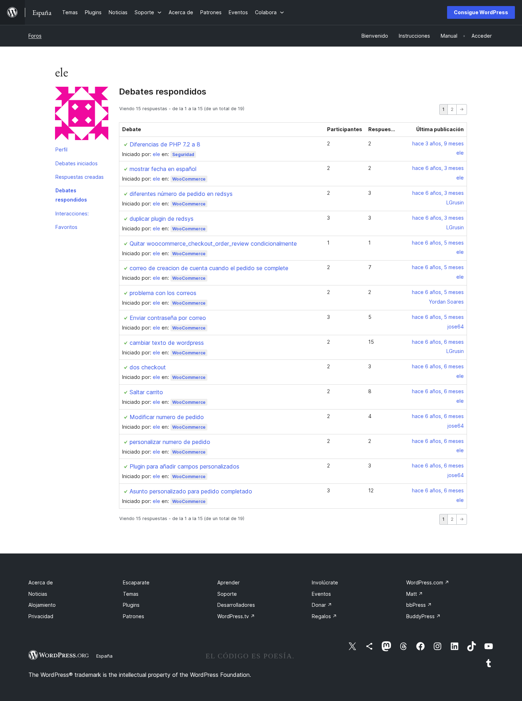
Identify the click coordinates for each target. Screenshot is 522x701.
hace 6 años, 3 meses (438, 168)
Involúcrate (325, 582)
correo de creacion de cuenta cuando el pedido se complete (209, 268)
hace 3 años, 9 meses (438, 143)
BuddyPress (423, 616)
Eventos (321, 594)
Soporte (227, 594)
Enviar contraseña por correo (168, 317)
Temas (130, 594)
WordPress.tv (236, 616)
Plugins (131, 605)
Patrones (133, 616)
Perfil (61, 149)
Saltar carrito (146, 392)
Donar (322, 605)
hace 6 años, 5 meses (438, 243)
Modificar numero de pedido (167, 417)
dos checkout (148, 367)
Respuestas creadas (79, 177)
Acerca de (40, 582)
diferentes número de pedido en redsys (181, 193)
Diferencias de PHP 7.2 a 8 (165, 144)
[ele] (81, 115)
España (104, 656)
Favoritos (66, 227)
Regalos (324, 616)
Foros (35, 36)
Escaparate (136, 582)
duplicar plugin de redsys (162, 218)
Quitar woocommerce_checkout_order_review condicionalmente (213, 243)
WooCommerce (189, 179)
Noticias (37, 594)
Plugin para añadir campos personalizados (184, 466)
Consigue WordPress (481, 12)
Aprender (228, 582)
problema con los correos (163, 292)
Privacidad (40, 616)
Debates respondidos (71, 195)
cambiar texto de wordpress (167, 342)
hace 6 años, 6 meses (438, 342)
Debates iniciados (76, 163)
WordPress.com (427, 582)
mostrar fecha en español (163, 168)
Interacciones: (72, 213)
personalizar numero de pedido (170, 441)
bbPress (419, 605)
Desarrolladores (236, 605)
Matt (414, 594)
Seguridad (183, 154)
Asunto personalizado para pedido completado (191, 491)
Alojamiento (42, 605)
